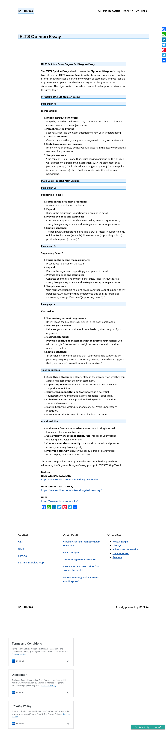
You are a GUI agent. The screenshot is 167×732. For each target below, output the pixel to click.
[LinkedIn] (163, 39)
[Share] (163, 60)
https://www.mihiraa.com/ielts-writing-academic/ (70, 479)
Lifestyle (117, 545)
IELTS (21, 548)
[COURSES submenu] (148, 11)
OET (20, 541)
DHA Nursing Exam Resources (79, 559)
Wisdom (117, 557)
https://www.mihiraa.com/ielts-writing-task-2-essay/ (71, 490)
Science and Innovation (126, 549)
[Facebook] (163, 29)
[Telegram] (163, 55)
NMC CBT (23, 555)
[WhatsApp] (163, 34)
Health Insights (71, 552)
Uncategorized (121, 553)
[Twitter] (163, 44)
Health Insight (120, 541)
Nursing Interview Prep (31, 562)
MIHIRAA (26, 11)
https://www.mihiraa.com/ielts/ (59, 501)
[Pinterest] (163, 50)
